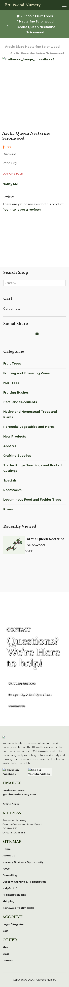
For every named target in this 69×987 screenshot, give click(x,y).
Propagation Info (14, 894)
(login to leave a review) (22, 209)
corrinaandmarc (19, 792)
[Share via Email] (37, 334)
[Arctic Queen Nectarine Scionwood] (14, 545)
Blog (6, 953)
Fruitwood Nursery (23, 5)
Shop (6, 947)
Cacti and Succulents (20, 402)
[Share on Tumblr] (33, 334)
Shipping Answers (22, 683)
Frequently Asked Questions (30, 694)
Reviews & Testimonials (18, 907)
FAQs (6, 868)
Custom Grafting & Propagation (24, 881)
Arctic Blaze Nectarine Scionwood (32, 47)
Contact (8, 960)
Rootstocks (12, 490)
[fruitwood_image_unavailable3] (34, 85)
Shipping (8, 901)
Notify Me (10, 184)
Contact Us (17, 706)
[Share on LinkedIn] (13, 334)
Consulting (10, 875)
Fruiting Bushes (16, 392)
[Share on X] (9, 334)
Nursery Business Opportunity (23, 862)
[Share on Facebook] (5, 334)
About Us (9, 855)
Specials (10, 480)
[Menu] (64, 5)
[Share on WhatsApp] (25, 334)
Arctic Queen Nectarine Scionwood (46, 542)
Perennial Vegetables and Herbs (28, 427)
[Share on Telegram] (29, 334)
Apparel (9, 446)
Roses (8, 509)
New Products (14, 436)
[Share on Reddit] (21, 334)
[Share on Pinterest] (17, 334)
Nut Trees (11, 383)
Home (7, 849)
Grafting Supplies (17, 456)
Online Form (11, 804)
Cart (5, 930)
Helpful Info (10, 888)
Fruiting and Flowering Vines (26, 373)
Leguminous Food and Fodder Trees (32, 499)
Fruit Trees (12, 363)
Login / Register (13, 924)
